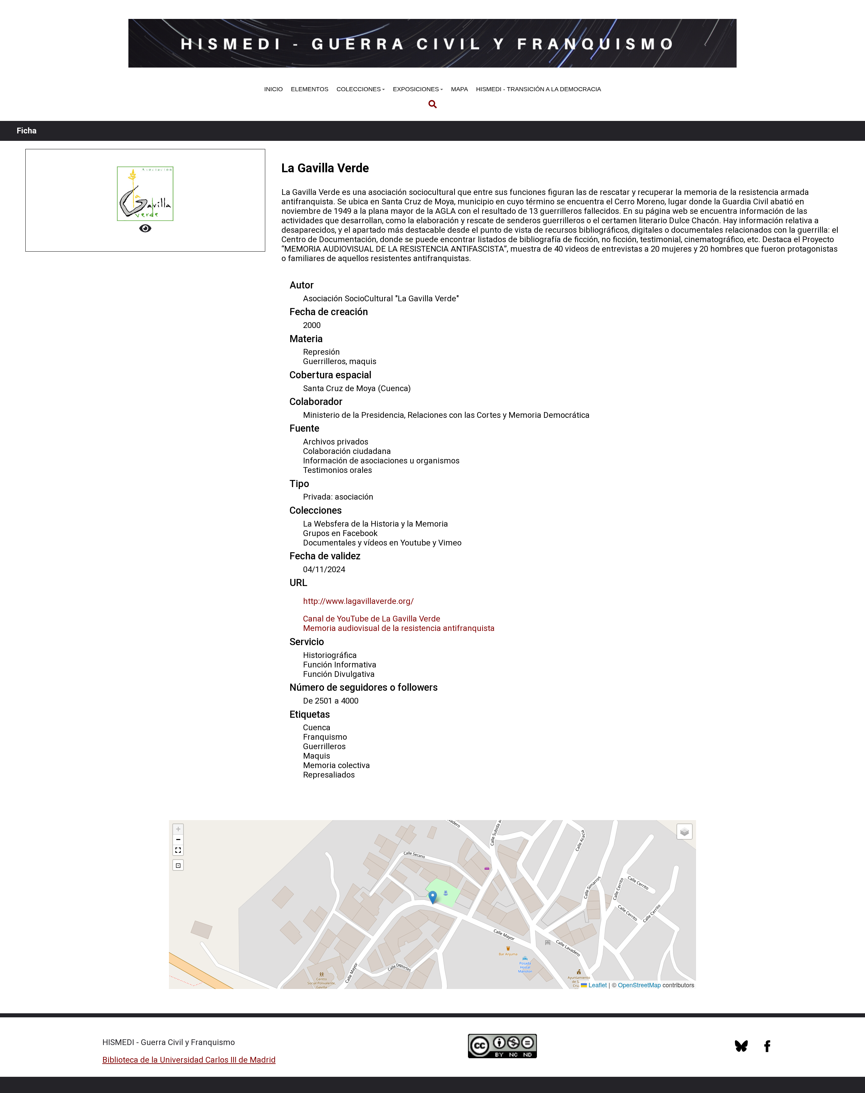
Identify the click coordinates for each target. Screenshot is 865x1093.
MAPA (459, 89)
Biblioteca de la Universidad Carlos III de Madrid (189, 1060)
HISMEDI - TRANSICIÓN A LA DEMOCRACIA (538, 89)
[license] (741, 1049)
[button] (432, 898)
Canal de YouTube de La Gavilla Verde (371, 619)
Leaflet (597, 984)
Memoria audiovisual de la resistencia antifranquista (399, 628)
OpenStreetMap (639, 984)
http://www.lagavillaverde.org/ (358, 601)
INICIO (273, 89)
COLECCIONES (359, 89)
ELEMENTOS (309, 89)
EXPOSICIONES (416, 89)
